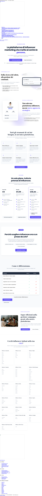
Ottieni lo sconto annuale (35, 217)
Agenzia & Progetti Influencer (5, 471)
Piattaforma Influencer (4, 470)
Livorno (30, 389)
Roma (16, 352)
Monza (2, 357)
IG (0, 39)
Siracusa (16, 390)
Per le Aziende (3, 29)
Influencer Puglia (32, 350)
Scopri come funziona (28, 60)
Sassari (30, 418)
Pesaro (2, 403)
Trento (16, 417)
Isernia (2, 418)
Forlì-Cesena (30, 371)
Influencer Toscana (32, 383)
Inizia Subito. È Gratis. (21, 250)
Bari (29, 352)
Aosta (16, 426)
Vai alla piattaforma (7, 299)
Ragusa (16, 389)
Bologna (30, 369)
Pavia (2, 358)
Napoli (2, 369)
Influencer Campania (5, 367)
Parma (30, 375)
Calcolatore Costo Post (5, 477)
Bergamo (3, 355)
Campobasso (3, 417)
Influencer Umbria (5, 407)
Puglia (2, 488)
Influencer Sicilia (18, 383)
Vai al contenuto (2, 40)
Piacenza (30, 376)
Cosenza (16, 411)
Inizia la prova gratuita (8, 217)
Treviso (16, 375)
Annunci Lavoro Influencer (5, 465)
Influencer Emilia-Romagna (33, 367)
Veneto (2, 484)
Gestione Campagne (4, 464)
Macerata (3, 402)
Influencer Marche (5, 397)
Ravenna (30, 377)
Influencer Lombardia (5, 350)
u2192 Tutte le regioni (4, 493)
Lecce (29, 356)
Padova (16, 371)
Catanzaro (16, 409)
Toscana (3, 486)
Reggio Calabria (17, 410)
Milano (2, 352)
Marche (3, 489)
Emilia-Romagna (4, 485)
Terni (2, 410)
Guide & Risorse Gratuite (5, 466)
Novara (3, 389)
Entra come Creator (4, 476)
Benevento (3, 370)
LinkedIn (4, 495)
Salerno (3, 371)
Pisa (29, 388)
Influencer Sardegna (32, 415)
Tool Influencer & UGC (5, 463)
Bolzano (16, 418)
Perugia (3, 409)
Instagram (1, 495)
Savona (30, 401)
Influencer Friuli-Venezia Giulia (7, 424)
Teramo (16, 403)
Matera (30, 410)
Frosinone (16, 355)
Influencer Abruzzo (18, 397)
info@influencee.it (2, 460)
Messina (16, 388)
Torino (2, 390)
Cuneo (2, 388)
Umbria (3, 492)
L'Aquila (16, 401)
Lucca (29, 390)
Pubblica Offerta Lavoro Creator (6, 472)
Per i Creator (3, 32)
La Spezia (30, 402)
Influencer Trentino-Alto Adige (20, 415)
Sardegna (3, 491)
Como (2, 356)
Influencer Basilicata (32, 407)
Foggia (30, 355)
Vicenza (16, 376)
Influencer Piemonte (5, 383)
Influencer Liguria (32, 397)
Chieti (16, 402)
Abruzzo (3, 490)
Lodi (2, 362)
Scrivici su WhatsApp (35, 329)
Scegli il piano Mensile (22, 217)
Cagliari (30, 417)
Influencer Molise (4, 415)
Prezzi (2, 37)
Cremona (3, 361)
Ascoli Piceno (3, 401)
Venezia (16, 369)
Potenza (30, 409)
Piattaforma (3, 27)
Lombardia (3, 482)
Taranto (30, 357)
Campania (3, 483)
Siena (29, 394)
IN (1, 39)
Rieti (16, 356)
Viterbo (16, 357)
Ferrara (30, 370)
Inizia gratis (5, 39)
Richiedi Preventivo (4, 473)
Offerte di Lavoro (4, 478)
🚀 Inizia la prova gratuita (16, 60)
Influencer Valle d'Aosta (19, 424)
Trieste (2, 426)
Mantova (3, 363)
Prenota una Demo (6, 302)
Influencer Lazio (18, 350)
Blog (2, 38)
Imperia (30, 403)
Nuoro (30, 419)
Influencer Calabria (18, 407)
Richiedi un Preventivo (25, 329)
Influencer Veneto (18, 367)
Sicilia (2, 487)
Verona (16, 370)
